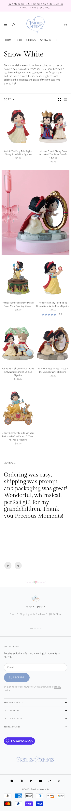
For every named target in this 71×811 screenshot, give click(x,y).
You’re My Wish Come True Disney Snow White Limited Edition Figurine (18, 372)
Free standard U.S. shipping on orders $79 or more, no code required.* (35, 5)
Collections (26, 40)
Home (9, 40)
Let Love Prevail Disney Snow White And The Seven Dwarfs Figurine (53, 155)
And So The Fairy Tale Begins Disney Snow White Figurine (18, 153)
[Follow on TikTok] (49, 781)
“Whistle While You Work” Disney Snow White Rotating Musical (18, 305)
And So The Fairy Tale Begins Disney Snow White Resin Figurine (52, 305)
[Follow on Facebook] (11, 781)
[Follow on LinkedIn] (59, 781)
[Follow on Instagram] (21, 781)
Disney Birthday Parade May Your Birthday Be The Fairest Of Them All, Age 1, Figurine (18, 436)
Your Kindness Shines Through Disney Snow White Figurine (52, 371)
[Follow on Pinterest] (30, 781)
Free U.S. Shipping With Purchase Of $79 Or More (35, 614)
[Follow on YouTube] (40, 781)
